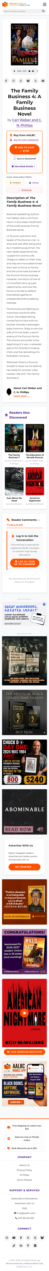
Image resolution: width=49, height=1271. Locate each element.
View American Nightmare (26, 1052)
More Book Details (24, 166)
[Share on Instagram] (13, 81)
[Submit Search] (43, 11)
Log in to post (16, 525)
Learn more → (21, 396)
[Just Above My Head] (14, 482)
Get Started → (24, 867)
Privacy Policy (24, 1170)
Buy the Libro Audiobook (26, 140)
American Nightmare (35, 499)
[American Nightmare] (35, 482)
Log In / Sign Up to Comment (24, 563)
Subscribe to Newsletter (24, 1198)
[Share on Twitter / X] (35, 81)
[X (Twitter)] (28, 1238)
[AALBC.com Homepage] (16, 4)
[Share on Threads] (21, 81)
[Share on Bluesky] (28, 81)
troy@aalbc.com (25, 1213)
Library (35, 183)
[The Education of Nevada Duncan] (35, 439)
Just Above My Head (14, 499)
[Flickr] (35, 1245)
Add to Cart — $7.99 (26, 149)
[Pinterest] (28, 1245)
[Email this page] (43, 81)
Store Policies (24, 1180)
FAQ (24, 1208)
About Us (24, 1165)
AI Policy (24, 1175)
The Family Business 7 (14, 456)
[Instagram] (7, 1238)
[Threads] (35, 1238)
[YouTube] (14, 1238)
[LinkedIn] (21, 1245)
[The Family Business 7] (14, 439)
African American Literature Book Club (24, 1263)
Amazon (17, 183)
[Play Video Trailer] (24, 1013)
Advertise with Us (24, 1203)
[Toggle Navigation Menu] (44, 4)
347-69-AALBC (26, 1218)
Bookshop (27, 190)
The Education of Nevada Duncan (35, 456)
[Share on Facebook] (6, 81)
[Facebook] (21, 1238)
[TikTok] (14, 1245)
